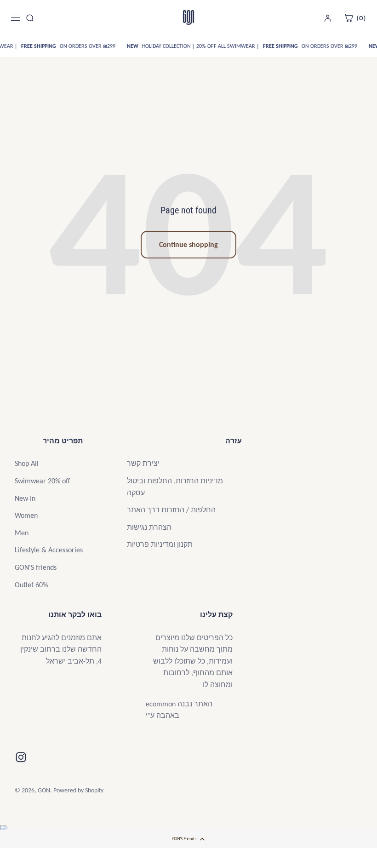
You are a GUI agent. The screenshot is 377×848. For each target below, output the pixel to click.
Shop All (27, 463)
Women (26, 515)
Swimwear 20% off (42, 480)
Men (22, 532)
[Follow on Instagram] (21, 757)
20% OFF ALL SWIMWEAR (232, 46)
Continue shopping (188, 244)
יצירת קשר (143, 463)
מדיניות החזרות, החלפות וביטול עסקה (175, 486)
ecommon (161, 703)
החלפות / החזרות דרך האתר (171, 509)
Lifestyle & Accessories (49, 549)
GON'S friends (36, 567)
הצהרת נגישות (149, 527)
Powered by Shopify (78, 790)
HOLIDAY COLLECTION (165, 46)
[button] (188, 839)
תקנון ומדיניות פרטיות (160, 544)
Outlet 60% (31, 584)
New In (25, 498)
